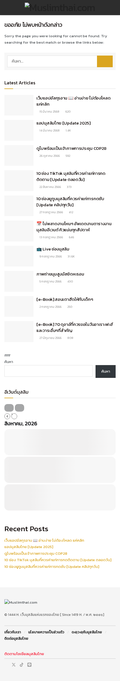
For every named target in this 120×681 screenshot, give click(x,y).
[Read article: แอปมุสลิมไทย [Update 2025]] (18, 130)
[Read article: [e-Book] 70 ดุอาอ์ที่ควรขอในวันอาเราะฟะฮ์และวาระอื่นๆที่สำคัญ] (18, 331)
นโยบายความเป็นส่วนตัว (46, 632)
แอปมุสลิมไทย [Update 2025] (63, 123)
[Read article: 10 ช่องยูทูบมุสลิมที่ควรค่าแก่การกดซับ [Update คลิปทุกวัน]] (18, 205)
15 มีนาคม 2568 (49, 111)
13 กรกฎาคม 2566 (51, 237)
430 (70, 281)
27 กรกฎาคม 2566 (51, 212)
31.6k (71, 256)
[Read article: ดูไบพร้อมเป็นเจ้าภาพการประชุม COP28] (18, 155)
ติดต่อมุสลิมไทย (16, 638)
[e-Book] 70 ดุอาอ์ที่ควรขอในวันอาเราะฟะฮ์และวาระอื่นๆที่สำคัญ (74, 327)
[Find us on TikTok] (21, 665)
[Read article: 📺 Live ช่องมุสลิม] (18, 256)
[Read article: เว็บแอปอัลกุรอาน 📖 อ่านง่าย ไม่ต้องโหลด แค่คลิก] (18, 105)
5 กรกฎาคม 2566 (50, 281)
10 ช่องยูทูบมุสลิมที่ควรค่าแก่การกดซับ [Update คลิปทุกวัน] (70, 201)
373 (69, 187)
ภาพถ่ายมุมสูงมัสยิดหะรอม (60, 274)
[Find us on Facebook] (6, 665)
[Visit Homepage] (60, 8)
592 (67, 156)
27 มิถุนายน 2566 (50, 338)
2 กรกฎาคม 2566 (50, 307)
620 (67, 111)
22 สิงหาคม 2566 (50, 187)
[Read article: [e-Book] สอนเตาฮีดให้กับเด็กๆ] (18, 306)
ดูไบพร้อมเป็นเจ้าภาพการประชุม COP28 (71, 148)
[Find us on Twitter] (14, 665)
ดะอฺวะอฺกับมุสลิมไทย (87, 632)
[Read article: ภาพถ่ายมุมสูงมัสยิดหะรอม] (18, 281)
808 (70, 338)
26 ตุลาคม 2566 (49, 156)
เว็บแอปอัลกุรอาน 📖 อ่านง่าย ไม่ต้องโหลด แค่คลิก (73, 101)
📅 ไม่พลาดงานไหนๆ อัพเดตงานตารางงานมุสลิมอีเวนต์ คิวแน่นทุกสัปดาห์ (73, 226)
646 (71, 237)
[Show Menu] (6, 7)
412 (70, 212)
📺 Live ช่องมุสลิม (52, 249)
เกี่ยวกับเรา (12, 632)
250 (69, 307)
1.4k (68, 130)
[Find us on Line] (29, 665)
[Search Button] (113, 7)
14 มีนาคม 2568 (49, 130)
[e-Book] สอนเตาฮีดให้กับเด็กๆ (64, 299)
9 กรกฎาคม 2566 (50, 256)
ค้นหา (8, 361)
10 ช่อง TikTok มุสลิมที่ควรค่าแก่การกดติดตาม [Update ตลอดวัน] (70, 176)
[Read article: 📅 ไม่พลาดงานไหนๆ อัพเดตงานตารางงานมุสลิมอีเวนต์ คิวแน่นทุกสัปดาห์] (18, 231)
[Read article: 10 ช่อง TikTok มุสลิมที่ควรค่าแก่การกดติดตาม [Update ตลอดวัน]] (18, 180)
